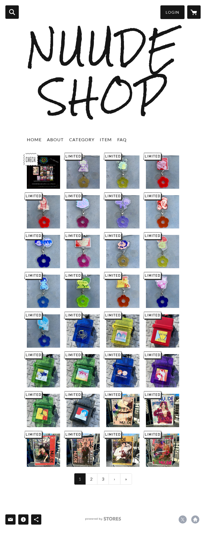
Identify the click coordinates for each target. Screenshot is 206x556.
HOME (34, 139)
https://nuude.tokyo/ (195, 519)
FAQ (122, 139)
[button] (172, 12)
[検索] (12, 12)
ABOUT (55, 139)
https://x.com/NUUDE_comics (183, 519)
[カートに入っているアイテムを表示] (194, 12)
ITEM (106, 139)
